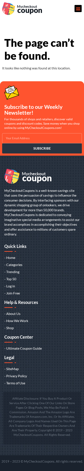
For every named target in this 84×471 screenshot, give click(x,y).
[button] (78, 8)
